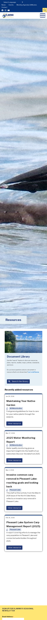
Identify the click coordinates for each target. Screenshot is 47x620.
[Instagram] (5, 10)
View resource (14, 423)
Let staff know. (33, 372)
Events (11, 5)
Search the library (20, 381)
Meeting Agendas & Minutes (27, 5)
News (4, 5)
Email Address (8, 616)
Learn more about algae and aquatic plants (22, 608)
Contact (4, 7)
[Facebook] (2, 10)
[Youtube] (9, 10)
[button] (44, 10)
